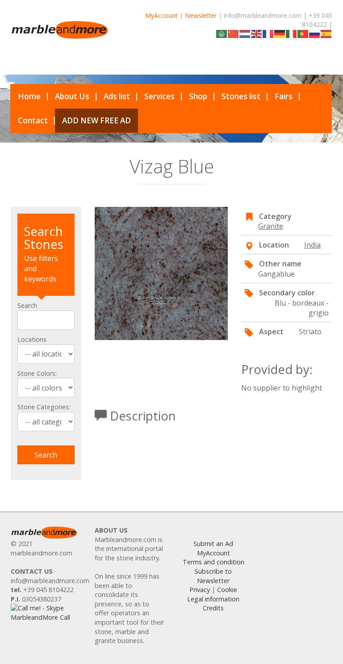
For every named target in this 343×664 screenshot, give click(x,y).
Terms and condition (213, 562)
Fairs (284, 96)
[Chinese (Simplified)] (233, 33)
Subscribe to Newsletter (213, 576)
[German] (280, 33)
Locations (31, 339)
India (312, 245)
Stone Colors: (37, 373)
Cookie (227, 589)
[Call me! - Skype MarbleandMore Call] (46, 612)
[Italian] (291, 33)
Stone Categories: (43, 407)
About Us (72, 96)
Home (29, 96)
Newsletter (201, 15)
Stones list (241, 96)
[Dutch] (245, 33)
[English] (257, 33)
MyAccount (161, 15)
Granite (270, 226)
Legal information (213, 599)
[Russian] (315, 33)
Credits (213, 608)
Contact (33, 120)
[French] (268, 33)
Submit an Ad (213, 543)
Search (27, 305)
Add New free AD (96, 120)
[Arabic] (222, 33)
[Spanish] (326, 33)
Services (159, 96)
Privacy (199, 589)
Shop (198, 96)
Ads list (117, 96)
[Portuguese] (303, 33)
